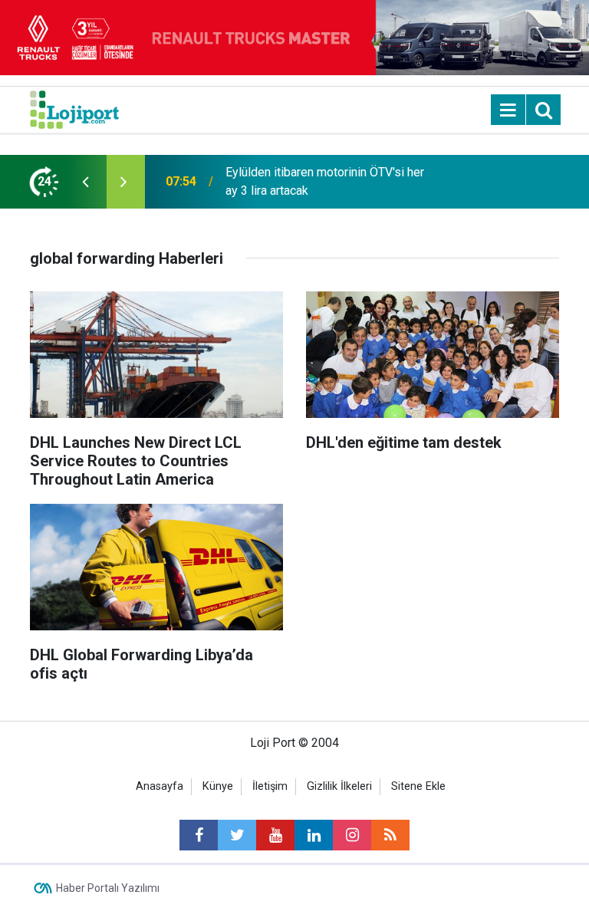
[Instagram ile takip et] (352, 835)
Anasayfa (159, 786)
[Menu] (508, 110)
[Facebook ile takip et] (198, 835)
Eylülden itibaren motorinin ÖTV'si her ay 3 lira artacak (324, 181)
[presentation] (85, 182)
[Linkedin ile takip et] (313, 835)
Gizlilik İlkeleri (339, 786)
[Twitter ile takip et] (237, 835)
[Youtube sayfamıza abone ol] (275, 835)
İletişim (270, 786)
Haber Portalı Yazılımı (108, 888)
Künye (217, 786)
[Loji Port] (74, 108)
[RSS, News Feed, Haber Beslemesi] (390, 835)
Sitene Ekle (418, 786)
